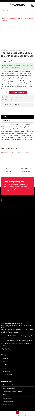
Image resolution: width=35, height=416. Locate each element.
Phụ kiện (17, 50)
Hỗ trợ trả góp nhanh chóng (12, 99)
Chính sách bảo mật (8, 404)
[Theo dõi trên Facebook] (2, 349)
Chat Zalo (11, 415)
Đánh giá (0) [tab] (6, 120)
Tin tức (4, 368)
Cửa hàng (31, 415)
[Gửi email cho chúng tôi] (5, 349)
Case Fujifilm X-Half (9, 168)
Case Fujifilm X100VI (26, 168)
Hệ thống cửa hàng (8, 371)
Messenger (24, 415)
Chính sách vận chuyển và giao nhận (12, 391)
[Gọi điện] (17, 413)
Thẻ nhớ (24, 50)
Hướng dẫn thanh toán (9, 388)
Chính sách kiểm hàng (8, 394)
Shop (11, 50)
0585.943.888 (18, 97)
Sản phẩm (5, 361)
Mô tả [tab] (5, 116)
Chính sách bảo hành (8, 401)
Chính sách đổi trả (7, 398)
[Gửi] (31, 10)
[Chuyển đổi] (2, 105)
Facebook (4, 415)
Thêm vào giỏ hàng (18, 92)
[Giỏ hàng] (32, 5)
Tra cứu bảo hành (7, 374)
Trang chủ (4, 50)
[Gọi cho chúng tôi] (8, 349)
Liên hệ (5, 364)
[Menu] (2, 5)
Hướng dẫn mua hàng (8, 384)
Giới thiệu (5, 358)
